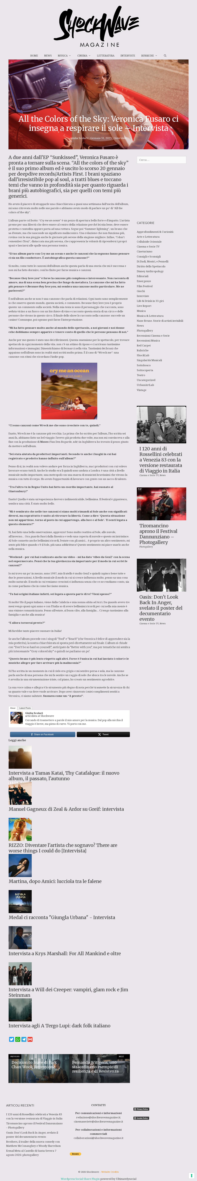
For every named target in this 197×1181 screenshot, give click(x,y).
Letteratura (105, 55)
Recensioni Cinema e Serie (153, 335)
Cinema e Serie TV (148, 246)
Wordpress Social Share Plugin (80, 1179)
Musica (63, 55)
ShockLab (143, 355)
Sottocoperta (145, 370)
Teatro (141, 375)
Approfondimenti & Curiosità (155, 231)
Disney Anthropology (150, 271)
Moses (44, 441)
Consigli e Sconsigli (149, 256)
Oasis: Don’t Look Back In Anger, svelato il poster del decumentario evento (161, 608)
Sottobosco (144, 365)
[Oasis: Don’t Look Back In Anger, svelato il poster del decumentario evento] (161, 589)
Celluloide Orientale (149, 241)
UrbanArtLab (145, 385)
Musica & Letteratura (150, 316)
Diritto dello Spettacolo (151, 266)
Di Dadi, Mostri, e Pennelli (152, 261)
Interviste (128, 55)
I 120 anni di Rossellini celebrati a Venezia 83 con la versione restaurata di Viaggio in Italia (160, 460)
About (12, 708)
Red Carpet (144, 345)
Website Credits (110, 1171)
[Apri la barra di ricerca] (165, 55)
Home (34, 55)
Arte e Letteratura (148, 236)
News (48, 55)
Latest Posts (25, 708)
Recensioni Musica (148, 340)
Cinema (82, 55)
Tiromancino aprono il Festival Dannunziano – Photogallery (158, 534)
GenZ (108, 557)
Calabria (64, 602)
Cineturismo (144, 251)
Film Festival (145, 286)
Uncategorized (146, 380)
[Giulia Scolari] (16, 723)
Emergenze (144, 281)
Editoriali (142, 276)
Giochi (141, 291)
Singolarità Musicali (149, 360)
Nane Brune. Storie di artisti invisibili (160, 320)
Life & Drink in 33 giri (150, 301)
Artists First (69, 174)
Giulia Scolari (34, 713)
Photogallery (145, 330)
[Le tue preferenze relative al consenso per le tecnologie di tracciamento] (192, 1176)
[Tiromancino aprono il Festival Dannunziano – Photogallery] (161, 518)
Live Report (144, 306)
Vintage (141, 390)
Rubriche (147, 55)
